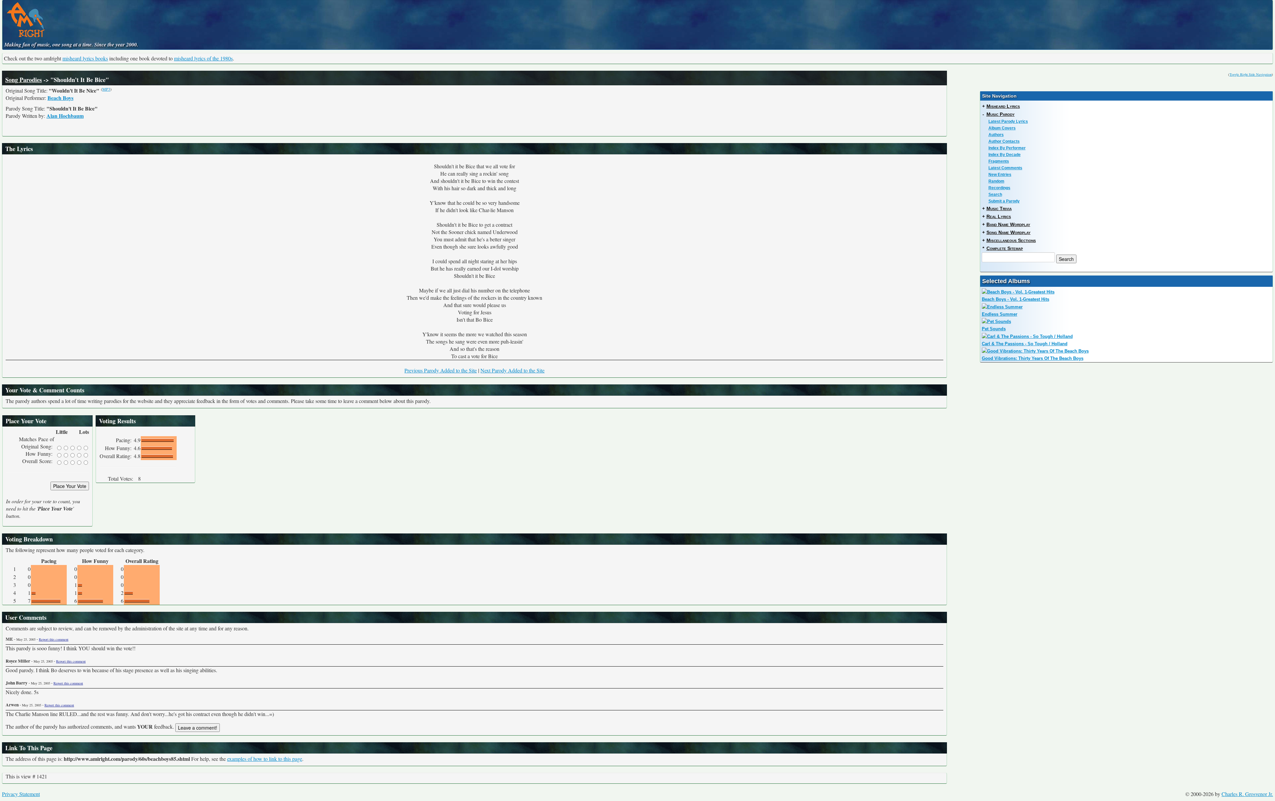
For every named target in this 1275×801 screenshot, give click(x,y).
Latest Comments (1005, 168)
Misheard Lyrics (1003, 106)
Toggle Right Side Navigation (1251, 74)
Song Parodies (23, 79)
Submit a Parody (1004, 201)
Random (996, 181)
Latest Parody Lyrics (1008, 121)
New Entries (999, 174)
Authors (996, 134)
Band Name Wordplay (1008, 224)
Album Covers (1002, 128)
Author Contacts (1004, 141)
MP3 (106, 89)
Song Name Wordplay (1008, 232)
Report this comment (53, 639)
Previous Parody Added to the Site (440, 370)
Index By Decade (1004, 154)
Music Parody (1000, 114)
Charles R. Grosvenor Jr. (1247, 793)
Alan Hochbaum (65, 116)
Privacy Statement (21, 793)
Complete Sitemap (1004, 248)
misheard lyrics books (85, 58)
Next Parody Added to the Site (512, 370)
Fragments (998, 161)
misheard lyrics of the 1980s (203, 58)
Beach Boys (60, 98)
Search (995, 194)
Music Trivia (999, 208)
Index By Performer (1007, 148)
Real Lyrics (998, 216)
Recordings (999, 188)
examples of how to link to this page (264, 758)
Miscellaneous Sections (1011, 240)
